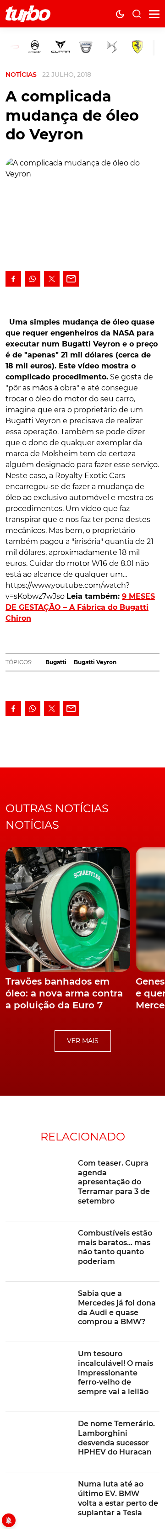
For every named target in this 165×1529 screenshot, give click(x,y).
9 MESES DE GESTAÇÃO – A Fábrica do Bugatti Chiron (80, 607)
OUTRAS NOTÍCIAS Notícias (57, 816)
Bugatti (55, 662)
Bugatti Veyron (95, 662)
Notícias (21, 74)
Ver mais (83, 1041)
